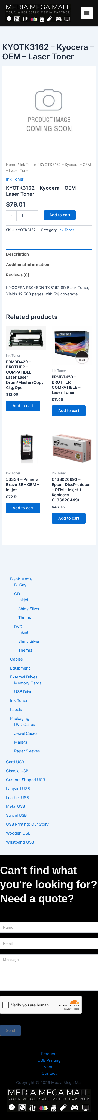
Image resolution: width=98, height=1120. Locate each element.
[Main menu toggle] (87, 13)
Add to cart (59, 215)
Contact (49, 1073)
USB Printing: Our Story (27, 824)
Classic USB (17, 770)
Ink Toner (28, 164)
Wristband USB (20, 842)
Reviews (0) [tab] (17, 275)
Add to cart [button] (23, 405)
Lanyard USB (18, 788)
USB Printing (49, 1060)
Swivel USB (16, 815)
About (49, 1066)
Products (49, 1053)
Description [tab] (17, 254)
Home (11, 164)
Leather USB (17, 797)
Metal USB (15, 806)
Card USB (15, 761)
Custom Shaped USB (25, 779)
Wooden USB (18, 833)
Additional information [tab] (27, 264)
